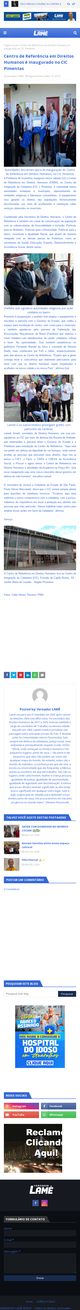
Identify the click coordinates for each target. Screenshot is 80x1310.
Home (29, 1301)
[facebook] (58, 1106)
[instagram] (21, 1106)
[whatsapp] (58, 1114)
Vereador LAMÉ (15, 76)
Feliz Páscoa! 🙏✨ (33, 860)
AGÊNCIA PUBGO (46, 1301)
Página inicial (11, 45)
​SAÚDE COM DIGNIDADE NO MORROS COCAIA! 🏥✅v (45, 828)
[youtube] (21, 1114)
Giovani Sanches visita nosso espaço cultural (45, 845)
